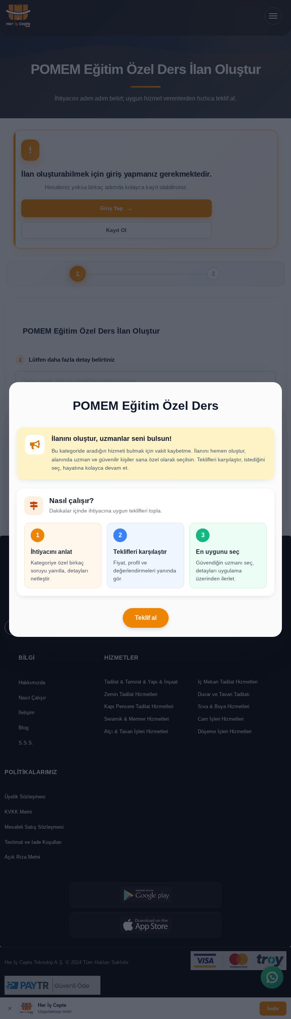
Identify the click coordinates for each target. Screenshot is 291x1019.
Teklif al (145, 618)
